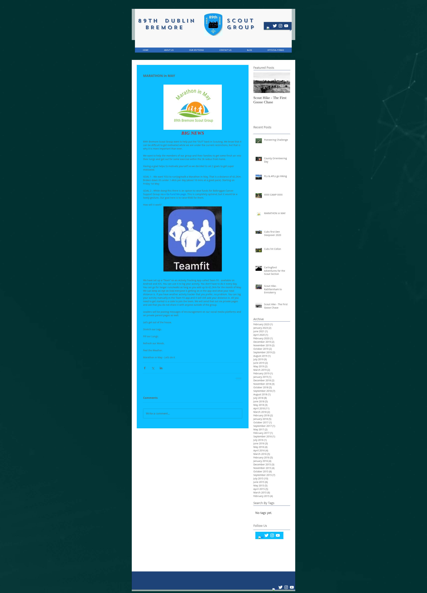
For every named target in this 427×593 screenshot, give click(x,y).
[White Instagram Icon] (280, 25)
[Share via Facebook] (144, 368)
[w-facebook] (269, 29)
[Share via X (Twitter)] (152, 368)
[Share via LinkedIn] (161, 368)
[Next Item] (284, 82)
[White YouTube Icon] (286, 25)
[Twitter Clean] (274, 25)
